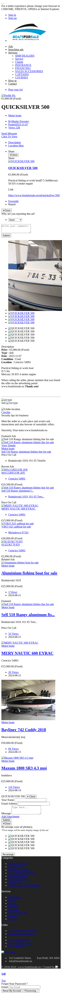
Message (6, 813)
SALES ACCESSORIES (29, 71)
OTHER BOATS (17, 876)
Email (4, 987)
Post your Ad (15, 89)
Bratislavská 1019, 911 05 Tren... (26, 496)
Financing (13, 909)
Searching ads (15, 49)
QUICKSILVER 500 (23, 168)
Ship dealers (15, 897)
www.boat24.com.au (19, 943)
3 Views (12, 592)
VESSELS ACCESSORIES (23, 885)
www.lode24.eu (17, 946)
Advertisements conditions (22, 930)
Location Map (16, 145)
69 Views (13, 748)
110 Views (14, 787)
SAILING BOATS (18, 869)
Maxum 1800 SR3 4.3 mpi (24, 768)
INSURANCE (23, 65)
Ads (10, 46)
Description (14, 142)
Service (19, 58)
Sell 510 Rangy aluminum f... (17, 490)
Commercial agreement (20, 933)
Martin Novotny (18, 121)
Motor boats (14, 115)
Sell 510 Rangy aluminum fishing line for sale (26, 451)
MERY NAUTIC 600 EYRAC (18, 508)
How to (12, 80)
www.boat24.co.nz (18, 940)
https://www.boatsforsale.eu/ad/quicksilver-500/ (34, 195)
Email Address (9, 803)
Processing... (31, 991)
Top (3, 980)
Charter (19, 61)
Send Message (9, 133)
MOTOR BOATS (18, 863)
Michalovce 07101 (18, 532)
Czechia (5, 412)
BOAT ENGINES (18, 879)
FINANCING (23, 68)
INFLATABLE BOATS (21, 873)
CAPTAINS (22, 74)
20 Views (13, 672)
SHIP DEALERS (24, 55)
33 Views (13, 633)
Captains (13, 918)
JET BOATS (15, 866)
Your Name (7, 799)
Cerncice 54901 (16, 478)
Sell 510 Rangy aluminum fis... (28, 614)
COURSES (21, 77)
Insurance (13, 906)
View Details (8, 445)
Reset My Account (12, 991)
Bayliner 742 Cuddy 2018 (23, 729)
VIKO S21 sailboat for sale (16, 526)
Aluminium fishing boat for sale (29, 573)
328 (14, 127)
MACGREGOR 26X (13, 472)
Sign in (12, 14)
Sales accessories (17, 912)
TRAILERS (15, 882)
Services (12, 52)
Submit (6, 235)
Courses (12, 915)
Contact (12, 83)
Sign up (12, 18)
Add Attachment (10, 816)
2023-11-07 (18, 124)
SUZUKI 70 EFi (10, 544)
